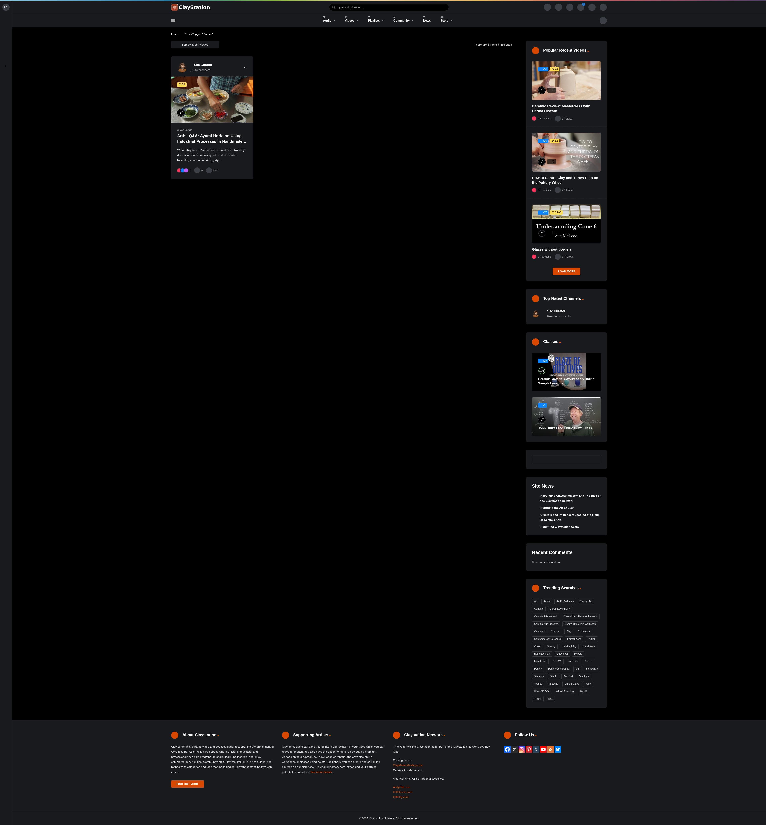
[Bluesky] (558, 749)
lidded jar (562, 654)
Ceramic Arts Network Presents (580, 616)
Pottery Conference (558, 668)
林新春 (537, 698)
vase (588, 683)
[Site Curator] (182, 67)
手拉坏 (583, 691)
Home (174, 34)
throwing (553, 683)
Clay (569, 631)
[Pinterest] (529, 749)
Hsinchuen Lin (542, 654)
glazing (551, 646)
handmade (589, 646)
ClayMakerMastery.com (408, 765)
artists (547, 601)
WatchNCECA (542, 691)
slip (577, 668)
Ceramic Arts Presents (546, 624)
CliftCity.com (401, 797)
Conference (584, 631)
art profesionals (565, 601)
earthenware (574, 639)
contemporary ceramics (547, 639)
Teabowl (568, 676)
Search (595, 459)
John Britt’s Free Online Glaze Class (565, 428)
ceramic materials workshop (580, 624)
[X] (514, 749)
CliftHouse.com (402, 792)
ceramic (538, 608)
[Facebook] (507, 749)
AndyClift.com (401, 787)
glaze (537, 646)
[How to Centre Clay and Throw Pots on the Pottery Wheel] (566, 152)
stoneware (592, 668)
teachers (584, 676)
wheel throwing (565, 691)
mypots (578, 654)
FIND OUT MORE (187, 784)
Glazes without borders (552, 249)
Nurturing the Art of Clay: (557, 507)
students (539, 676)
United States (572, 683)
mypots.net (540, 661)
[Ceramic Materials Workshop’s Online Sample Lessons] (566, 372)
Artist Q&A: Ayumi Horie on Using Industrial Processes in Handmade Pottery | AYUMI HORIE (209, 141)
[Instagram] (522, 749)
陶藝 (550, 698)
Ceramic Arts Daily (560, 608)
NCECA (557, 661)
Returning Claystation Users (559, 526)
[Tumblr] (536, 749)
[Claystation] (191, 7)
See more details (321, 772)
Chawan (555, 631)
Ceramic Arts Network (546, 616)
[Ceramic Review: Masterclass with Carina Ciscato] (566, 80)
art (535, 601)
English (591, 639)
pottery (538, 668)
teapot (538, 683)
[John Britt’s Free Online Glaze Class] (566, 416)
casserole (585, 601)
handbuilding (569, 646)
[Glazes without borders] (566, 223)
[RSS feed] (550, 749)
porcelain (573, 661)
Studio (553, 676)
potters (588, 661)
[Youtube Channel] (543, 749)
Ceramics (539, 631)
